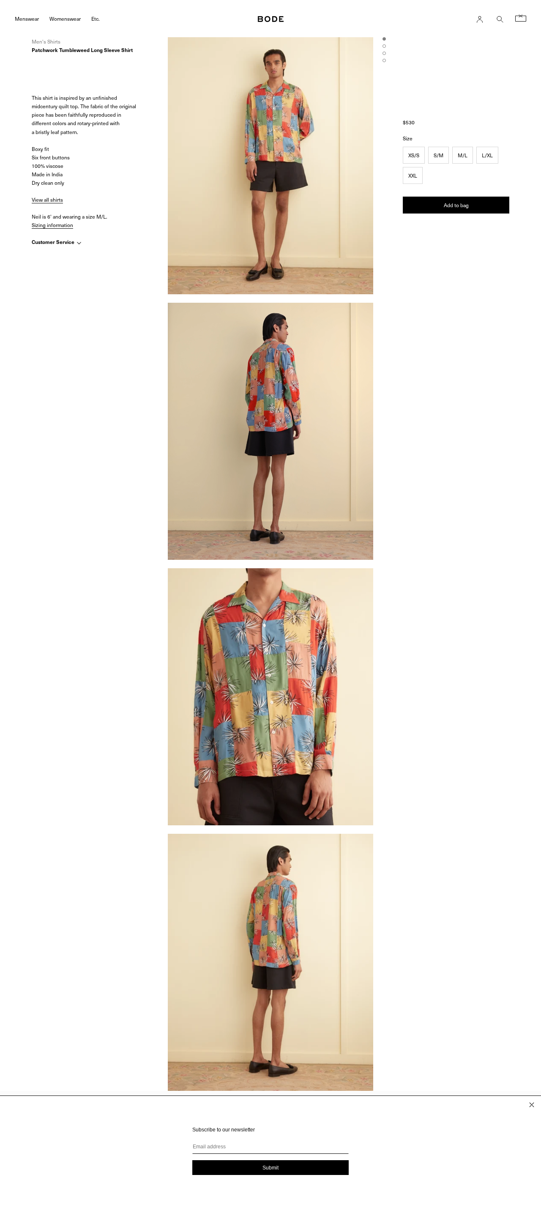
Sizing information (52, 225)
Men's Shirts (46, 41)
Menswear (27, 18)
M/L (462, 155)
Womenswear (65, 18)
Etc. (95, 18)
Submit (270, 1168)
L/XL (487, 155)
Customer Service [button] (54, 242)
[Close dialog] (532, 1105)
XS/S (413, 155)
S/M (438, 155)
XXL (412, 175)
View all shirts (47, 199)
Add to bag (456, 205)
